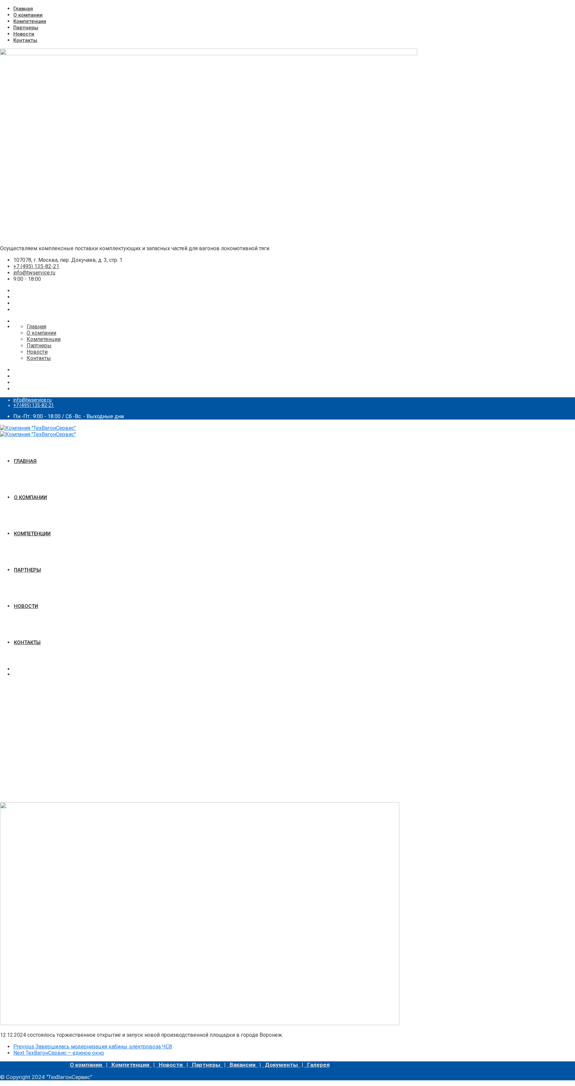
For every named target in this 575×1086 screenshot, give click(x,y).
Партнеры (25, 28)
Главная (23, 9)
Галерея (317, 1064)
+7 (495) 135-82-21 (36, 266)
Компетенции (29, 21)
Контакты (25, 40)
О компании (28, 15)
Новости (23, 34)
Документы (281, 1064)
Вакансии (242, 1064)
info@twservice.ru (34, 273)
